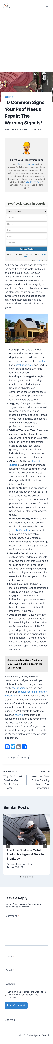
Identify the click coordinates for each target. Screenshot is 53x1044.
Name (10, 956)
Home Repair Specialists (18, 129)
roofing (19, 714)
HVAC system (23, 530)
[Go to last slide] (8, 844)
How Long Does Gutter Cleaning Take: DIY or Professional (41, 779)
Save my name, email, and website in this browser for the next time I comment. (27, 994)
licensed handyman (27, 164)
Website (10, 984)
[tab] (21, 877)
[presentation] (26, 829)
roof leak (42, 361)
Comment (12, 915)
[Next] (45, 844)
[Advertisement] (26, 39)
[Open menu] (47, 5)
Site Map (10, 1019)
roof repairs (18, 688)
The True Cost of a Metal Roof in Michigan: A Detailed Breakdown (26, 854)
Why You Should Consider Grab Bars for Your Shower (12, 779)
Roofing (9, 97)
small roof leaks (24, 365)
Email (10, 970)
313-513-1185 (32, 182)
